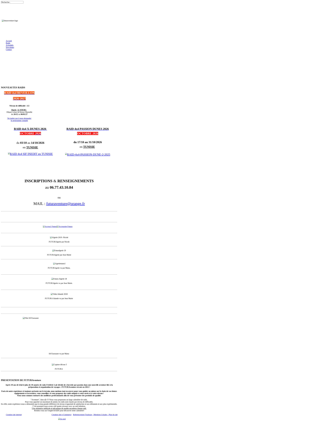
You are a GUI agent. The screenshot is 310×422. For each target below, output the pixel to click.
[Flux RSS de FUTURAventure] (62, 419)
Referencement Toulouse (82, 415)
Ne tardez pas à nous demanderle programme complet (19, 119)
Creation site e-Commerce (61, 415)
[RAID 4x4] (30, 153)
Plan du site (113, 415)
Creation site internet (14, 415)
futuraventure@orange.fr (65, 203)
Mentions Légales (101, 415)
